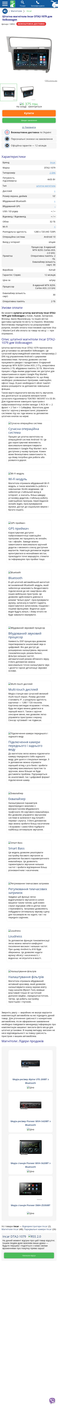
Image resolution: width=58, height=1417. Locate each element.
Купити (29, 113)
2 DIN (52, 172)
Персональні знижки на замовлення (32, 138)
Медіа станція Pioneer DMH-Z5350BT (30, 1205)
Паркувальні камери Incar (38, 1229)
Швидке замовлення (29, 120)
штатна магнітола (45, 185)
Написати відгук (29, 1255)
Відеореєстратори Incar (35, 1226)
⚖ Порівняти (29, 127)
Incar (52, 162)
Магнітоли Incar (10, 1229)
